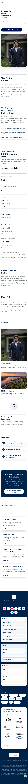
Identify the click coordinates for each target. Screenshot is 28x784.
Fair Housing (19, 698)
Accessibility (4, 698)
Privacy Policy (4, 695)
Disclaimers (12, 698)
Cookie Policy (22, 695)
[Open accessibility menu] (25, 776)
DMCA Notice (17, 702)
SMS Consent (4, 702)
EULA (11, 702)
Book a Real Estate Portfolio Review (11, 29)
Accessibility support (7, 714)
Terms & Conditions (13, 695)
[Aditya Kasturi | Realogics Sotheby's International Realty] (2, 2)
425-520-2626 (17, 604)
